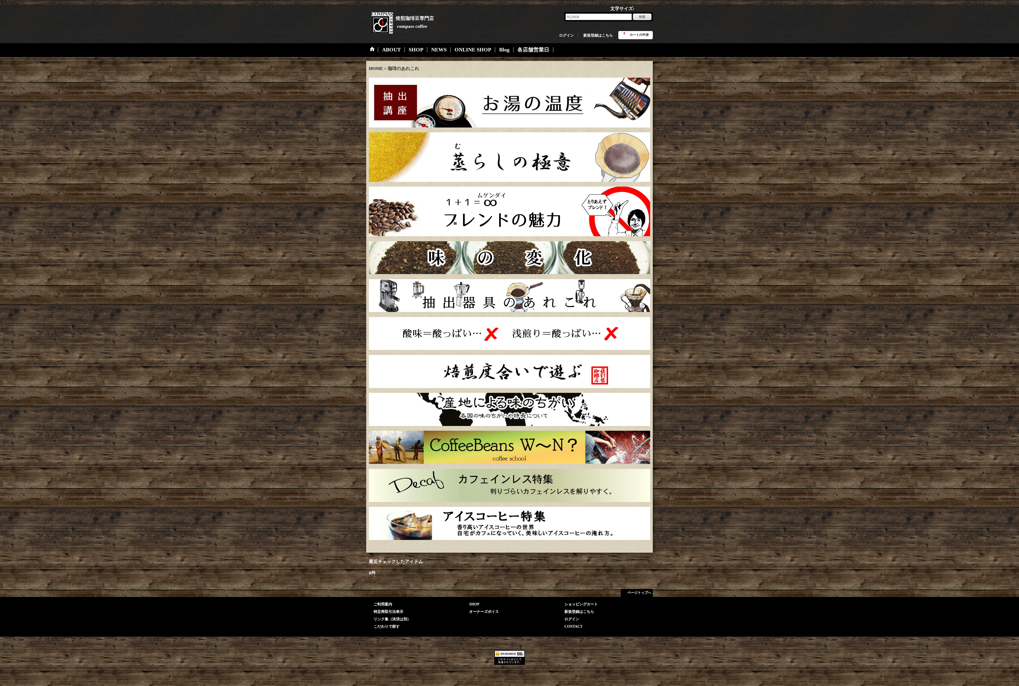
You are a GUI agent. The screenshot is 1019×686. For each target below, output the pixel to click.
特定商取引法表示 (388, 611)
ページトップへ (639, 593)
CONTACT (573, 626)
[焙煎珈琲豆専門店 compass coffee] (379, 20)
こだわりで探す (387, 626)
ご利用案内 (383, 604)
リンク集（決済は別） (392, 619)
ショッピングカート (581, 604)
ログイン (566, 35)
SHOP (474, 604)
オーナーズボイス (484, 611)
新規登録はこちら (598, 35)
